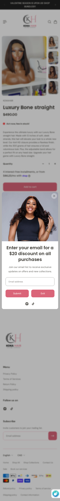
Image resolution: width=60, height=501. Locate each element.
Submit (17, 293)
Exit (43, 293)
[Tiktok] (33, 303)
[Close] (54, 196)
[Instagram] (26, 303)
